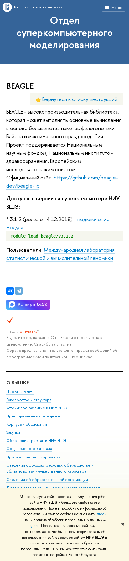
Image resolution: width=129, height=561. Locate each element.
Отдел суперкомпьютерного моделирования (65, 32)
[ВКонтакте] (10, 291)
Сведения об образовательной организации (47, 479)
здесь (101, 514)
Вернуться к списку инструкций (79, 99)
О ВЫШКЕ (17, 382)
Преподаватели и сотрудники (33, 416)
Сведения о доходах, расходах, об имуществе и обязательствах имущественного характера (50, 468)
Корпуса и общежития (26, 424)
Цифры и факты (20, 391)
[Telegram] (19, 291)
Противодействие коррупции (33, 457)
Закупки (13, 432)
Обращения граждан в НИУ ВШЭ (36, 440)
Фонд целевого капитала (29, 448)
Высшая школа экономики (38, 7)
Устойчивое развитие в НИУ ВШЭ (36, 408)
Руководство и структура (28, 399)
